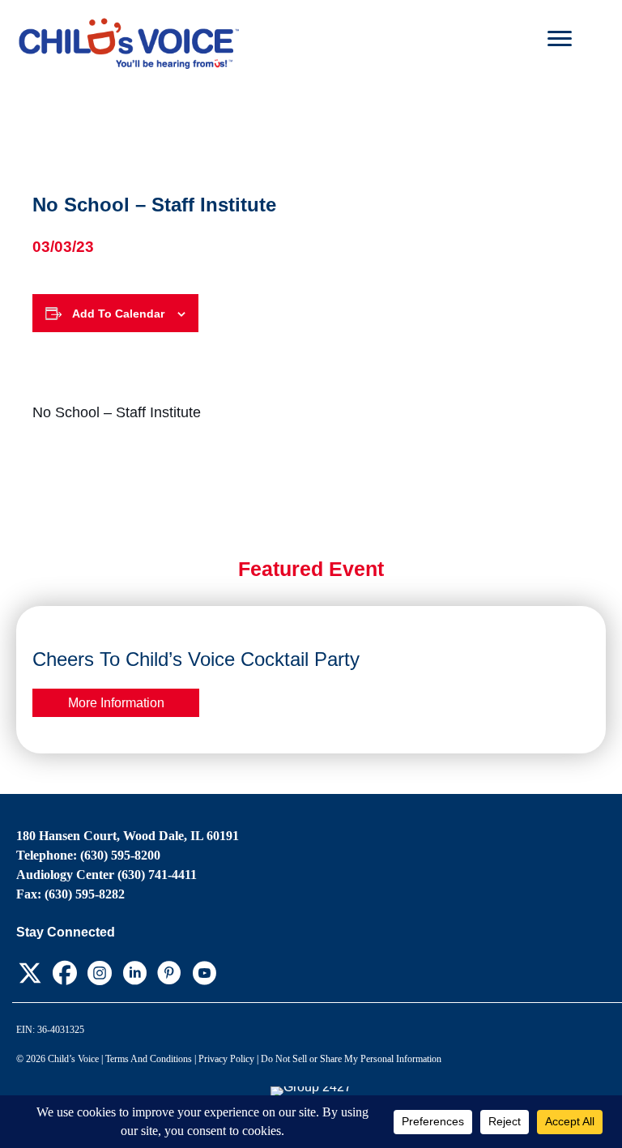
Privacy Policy (226, 1059)
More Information (116, 702)
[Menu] (559, 39)
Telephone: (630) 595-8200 (88, 855)
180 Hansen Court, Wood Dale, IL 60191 (127, 836)
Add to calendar (118, 313)
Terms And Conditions (148, 1059)
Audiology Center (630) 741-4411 (106, 874)
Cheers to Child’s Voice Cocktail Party (196, 659)
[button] (29, 973)
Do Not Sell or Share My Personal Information (351, 1059)
